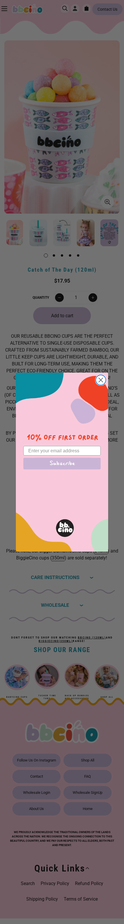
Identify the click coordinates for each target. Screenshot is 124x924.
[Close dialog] (101, 380)
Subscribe (62, 463)
